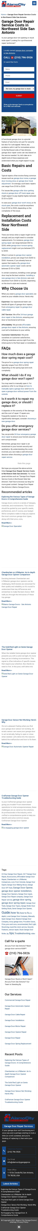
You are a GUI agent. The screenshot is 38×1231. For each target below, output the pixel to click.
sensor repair (14, 930)
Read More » (7, 523)
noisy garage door (15, 922)
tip (8, 934)
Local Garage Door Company (17, 916)
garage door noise (21, 178)
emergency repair (13, 307)
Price (3, 924)
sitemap (13, 1222)
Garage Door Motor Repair (15, 1026)
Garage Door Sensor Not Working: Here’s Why (18, 1205)
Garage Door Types (13, 906)
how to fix (24, 913)
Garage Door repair (25, 894)
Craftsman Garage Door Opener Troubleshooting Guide (15, 797)
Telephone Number (14, 1149)
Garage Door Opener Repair (15, 1032)
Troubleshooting (22, 933)
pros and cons (11, 924)
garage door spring (22, 899)
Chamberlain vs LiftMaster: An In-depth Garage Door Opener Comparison (18, 573)
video (33, 934)
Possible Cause (29, 922)
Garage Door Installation (14, 1020)
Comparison (6, 882)
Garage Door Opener (23, 887)
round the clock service (18, 927)
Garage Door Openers (10, 894)
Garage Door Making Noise (17, 885)
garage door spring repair (24, 362)
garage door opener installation (16, 891)
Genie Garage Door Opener (22, 909)
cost (12, 882)
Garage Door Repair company (12, 897)
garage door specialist (24, 294)
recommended (22, 924)
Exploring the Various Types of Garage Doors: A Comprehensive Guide (18, 498)
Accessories (11, 877)
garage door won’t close (21, 203)
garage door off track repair (19, 193)
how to (15, 912)
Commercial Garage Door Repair (18, 1000)
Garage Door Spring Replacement (18, 1044)
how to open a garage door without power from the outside (19, 391)
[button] (34, 3)
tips (11, 933)
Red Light (32, 924)
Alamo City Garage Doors (26, 1220)
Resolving (5, 927)
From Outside (20, 882)
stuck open (6, 205)
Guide (6, 912)
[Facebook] (19, 1227)
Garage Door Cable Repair (15, 1014)
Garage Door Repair (12, 1038)
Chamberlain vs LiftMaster (17, 879)
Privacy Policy (22, 1222)
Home (3, 14)
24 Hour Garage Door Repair (12, 874)
